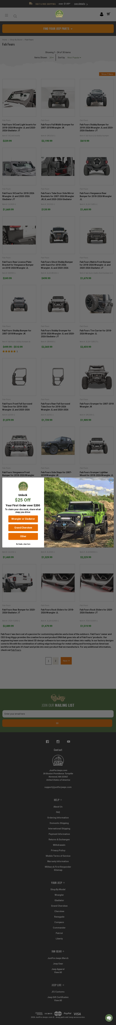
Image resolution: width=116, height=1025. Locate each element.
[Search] (14, 15)
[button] (109, 1018)
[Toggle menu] (6, 15)
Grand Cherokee (23, 527)
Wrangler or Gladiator (23, 519)
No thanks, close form (23, 544)
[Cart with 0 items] (109, 13)
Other (23, 536)
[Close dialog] (111, 480)
